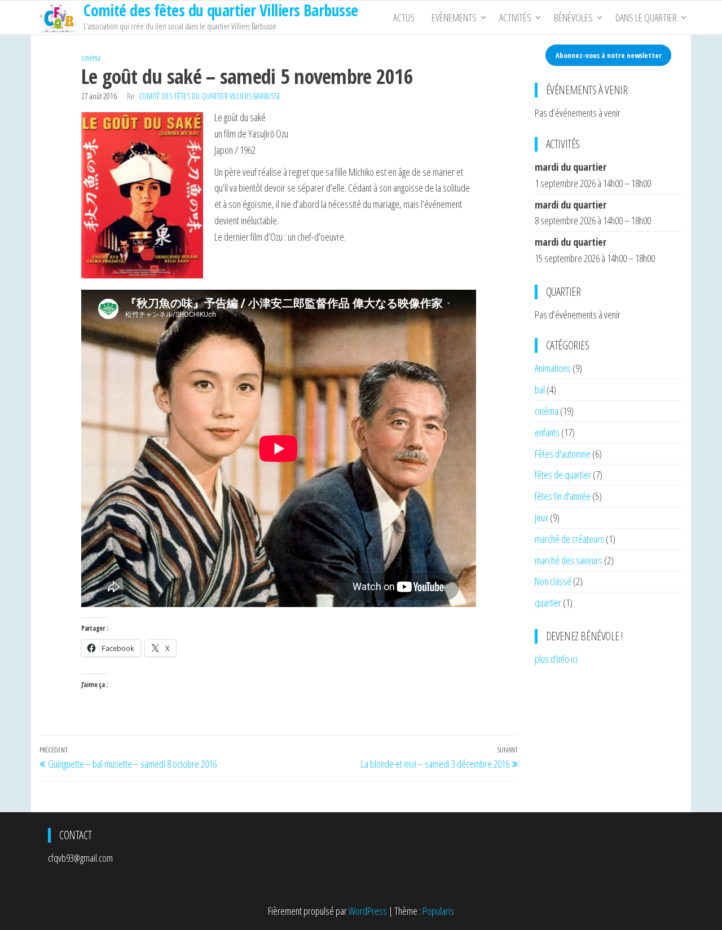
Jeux (541, 517)
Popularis (438, 911)
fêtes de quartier (563, 474)
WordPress (368, 911)
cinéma (90, 57)
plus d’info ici (556, 659)
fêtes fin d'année (563, 496)
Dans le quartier (646, 17)
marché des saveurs (568, 560)
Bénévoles (573, 17)
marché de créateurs (569, 539)
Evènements (454, 17)
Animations (553, 368)
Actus (404, 17)
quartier (548, 602)
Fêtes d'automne (563, 453)
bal (540, 389)
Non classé (553, 581)
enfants (547, 432)
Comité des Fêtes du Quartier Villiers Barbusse (210, 96)
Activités (515, 17)
